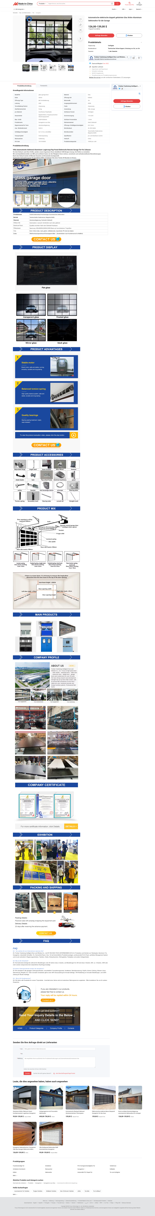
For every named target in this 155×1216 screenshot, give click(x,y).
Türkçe (111, 1202)
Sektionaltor (48, 1172)
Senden (27, 1073)
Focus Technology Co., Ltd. (76, 1206)
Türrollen (87, 1191)
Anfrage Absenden (101, 35)
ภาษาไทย (106, 1202)
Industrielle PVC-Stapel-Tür (85, 1172)
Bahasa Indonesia (126, 1202)
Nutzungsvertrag (60, 1200)
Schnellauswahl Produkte (100, 1200)
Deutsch (74, 1202)
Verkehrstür (113, 1166)
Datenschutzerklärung (71, 1200)
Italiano (68, 1202)
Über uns (45, 1200)
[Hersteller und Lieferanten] (22, 4)
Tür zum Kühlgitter (115, 1172)
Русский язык (60, 1202)
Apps (130, 9)
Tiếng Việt (117, 1202)
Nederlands (80, 1202)
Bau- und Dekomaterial (24, 12)
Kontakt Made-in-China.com (85, 1200)
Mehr (14, 1194)
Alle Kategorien (19, 9)
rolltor (79, 1191)
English (35, 1202)
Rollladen (112, 1169)
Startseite (15, 12)
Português (46, 1202)
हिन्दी (101, 1202)
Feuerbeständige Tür (18, 1166)
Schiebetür (48, 1166)
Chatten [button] (130, 35)
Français (53, 1202)
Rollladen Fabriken (51, 1191)
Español (41, 1202)
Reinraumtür (48, 1169)
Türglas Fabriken (37, 1191)
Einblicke (110, 1200)
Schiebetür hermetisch (19, 1169)
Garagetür (38, 12)
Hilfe (123, 9)
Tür (33, 12)
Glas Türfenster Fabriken (67, 1191)
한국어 (91, 1202)
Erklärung (51, 1200)
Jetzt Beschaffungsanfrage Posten (64, 1073)
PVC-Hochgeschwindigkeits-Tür (86, 1166)
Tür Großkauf (97, 1191)
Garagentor (81, 1169)
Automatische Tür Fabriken (21, 1191)
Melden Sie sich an (94, 77)
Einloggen (139, 5)
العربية (86, 1202)
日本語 (96, 1202)
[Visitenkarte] (139, 93)
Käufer (114, 9)
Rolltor (15, 1172)
